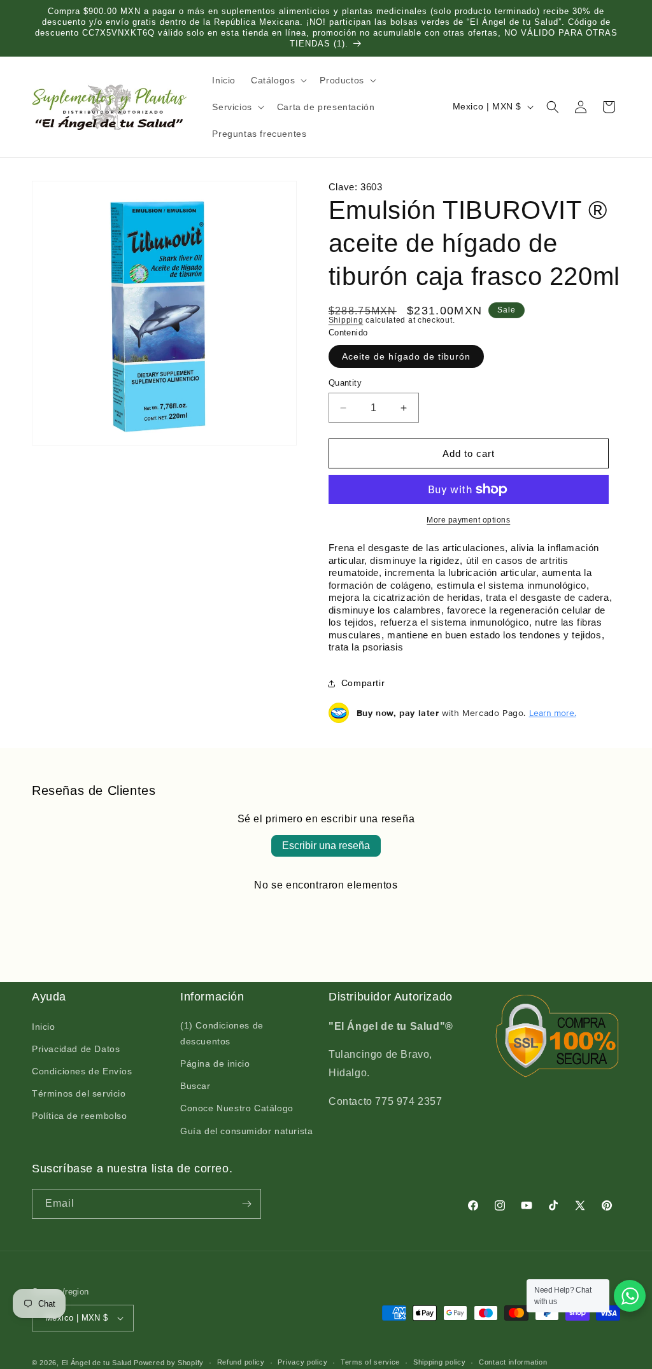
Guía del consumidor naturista (246, 1131)
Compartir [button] (363, 683)
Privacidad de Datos (76, 1049)
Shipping (346, 320)
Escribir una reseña (326, 845)
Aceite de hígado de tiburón (406, 356)
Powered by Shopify (169, 1362)
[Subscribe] (246, 1204)
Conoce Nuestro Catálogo (237, 1108)
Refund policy (241, 1362)
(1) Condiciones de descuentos (222, 1033)
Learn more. (552, 712)
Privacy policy (302, 1362)
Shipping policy (439, 1362)
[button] (277, 80)
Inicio (43, 1026)
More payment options (468, 520)
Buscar (195, 1086)
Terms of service (370, 1362)
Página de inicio (215, 1063)
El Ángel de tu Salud (97, 1362)
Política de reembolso (79, 1116)
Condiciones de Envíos (82, 1071)
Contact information (513, 1362)
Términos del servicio (79, 1093)
